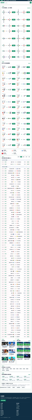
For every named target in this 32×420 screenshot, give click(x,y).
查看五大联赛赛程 (29, 0)
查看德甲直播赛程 (3, 400)
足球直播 (3, 368)
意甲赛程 (2, 406)
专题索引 (29, 374)
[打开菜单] (30, 2)
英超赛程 (2, 404)
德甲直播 (21, 368)
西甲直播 (14, 368)
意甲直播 (17, 368)
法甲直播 (24, 368)
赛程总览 (29, 63)
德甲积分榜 (17, 407)
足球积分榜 (3, 370)
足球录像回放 (7, 370)
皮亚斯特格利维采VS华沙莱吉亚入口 (4, 387)
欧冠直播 (27, 368)
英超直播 (11, 368)
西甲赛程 (2, 405)
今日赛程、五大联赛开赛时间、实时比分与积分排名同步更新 (8, 0)
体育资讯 (17, 415)
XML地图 (9, 417)
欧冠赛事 (2, 415)
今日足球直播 (6, 368)
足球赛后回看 (18, 387)
